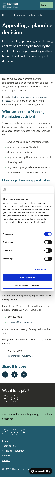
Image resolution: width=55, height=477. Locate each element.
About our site (9, 446)
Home (5, 15)
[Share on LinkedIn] (24, 374)
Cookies (6, 460)
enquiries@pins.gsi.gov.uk (20, 322)
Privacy (5, 441)
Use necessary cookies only (27, 285)
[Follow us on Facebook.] (5, 432)
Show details (41, 269)
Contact (6, 455)
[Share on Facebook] (14, 374)
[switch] (48, 242)
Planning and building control (29, 15)
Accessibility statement (13, 450)
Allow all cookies (27, 277)
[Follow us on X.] (14, 432)
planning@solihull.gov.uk (19, 355)
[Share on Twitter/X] (5, 374)
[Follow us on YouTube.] (24, 432)
